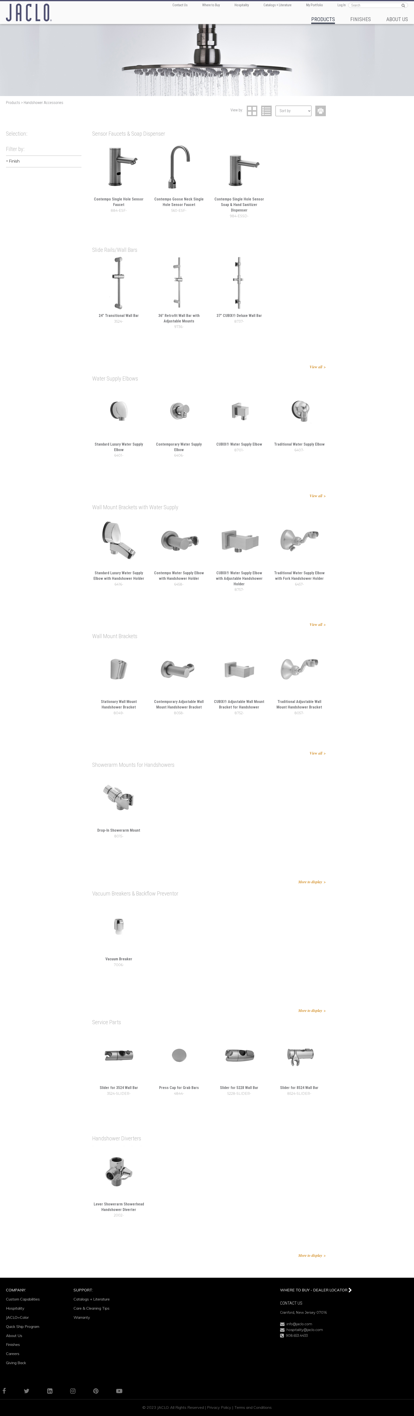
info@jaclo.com (298, 1324)
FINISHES (360, 19)
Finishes (13, 1344)
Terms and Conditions (253, 1407)
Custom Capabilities (23, 1299)
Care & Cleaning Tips (91, 1308)
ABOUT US (397, 19)
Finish (14, 161)
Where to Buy (211, 5)
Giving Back (16, 1362)
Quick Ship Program (22, 1326)
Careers (12, 1353)
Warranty (82, 1317)
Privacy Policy (219, 1407)
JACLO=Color (17, 1317)
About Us (14, 1335)
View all (316, 366)
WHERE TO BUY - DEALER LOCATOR (314, 1290)
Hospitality (242, 5)
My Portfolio (314, 5)
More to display (310, 881)
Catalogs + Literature (278, 5)
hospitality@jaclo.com (304, 1330)
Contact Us (180, 5)
